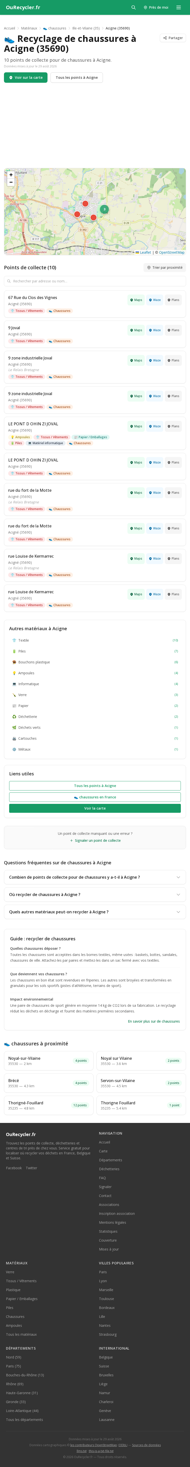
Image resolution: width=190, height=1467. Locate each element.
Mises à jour (109, 1249)
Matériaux (29, 28)
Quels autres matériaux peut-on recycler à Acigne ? (59, 912)
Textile (95, 640)
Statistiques (108, 1231)
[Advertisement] (95, 125)
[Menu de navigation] (178, 7)
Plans (175, 300)
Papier (95, 705)
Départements (110, 1160)
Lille (102, 1316)
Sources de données (146, 1445)
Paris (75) (13, 1366)
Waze (157, 300)
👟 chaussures (54, 28)
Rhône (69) (15, 1384)
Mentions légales (112, 1222)
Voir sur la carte (29, 77)
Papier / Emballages (90, 437)
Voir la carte (95, 808)
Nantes (105, 1325)
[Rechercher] (134, 7)
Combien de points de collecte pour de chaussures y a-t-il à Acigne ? (74, 877)
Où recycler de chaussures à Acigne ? (44, 894)
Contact (105, 1195)
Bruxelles (106, 1375)
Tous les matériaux (21, 1334)
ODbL (123, 1445)
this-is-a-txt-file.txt (101, 1451)
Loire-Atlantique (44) (22, 1410)
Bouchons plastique (95, 662)
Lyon (103, 1280)
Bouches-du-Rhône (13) (25, 1375)
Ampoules (20, 437)
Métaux (95, 749)
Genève (105, 1410)
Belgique (106, 1357)
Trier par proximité (167, 267)
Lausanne (107, 1419)
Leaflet (145, 252)
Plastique (13, 1289)
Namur (104, 1392)
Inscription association (117, 1213)
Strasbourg (108, 1334)
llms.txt (82, 1451)
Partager (175, 37)
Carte (103, 1151)
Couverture (108, 1240)
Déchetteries (109, 1169)
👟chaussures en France (95, 797)
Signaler (105, 1186)
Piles (16, 443)
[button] (77, 214)
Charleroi (106, 1401)
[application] (95, 211)
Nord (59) (13, 1357)
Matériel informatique (45, 443)
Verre (95, 694)
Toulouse (106, 1298)
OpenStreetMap (172, 252)
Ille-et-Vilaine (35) (86, 28)
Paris (103, 1272)
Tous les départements (24, 1419)
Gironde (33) (16, 1401)
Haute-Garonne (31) (22, 1392)
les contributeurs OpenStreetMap (93, 1445)
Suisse (104, 1366)
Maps (138, 300)
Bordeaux (107, 1307)
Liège (103, 1384)
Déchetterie (95, 716)
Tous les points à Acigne (77, 77)
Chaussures (60, 311)
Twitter (31, 1168)
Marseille (106, 1289)
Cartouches (95, 738)
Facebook (14, 1168)
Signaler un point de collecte (98, 840)
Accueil (9, 28)
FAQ (102, 1177)
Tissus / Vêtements (27, 311)
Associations (109, 1204)
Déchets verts (95, 727)
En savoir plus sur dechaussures (154, 1021)
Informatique (95, 683)
